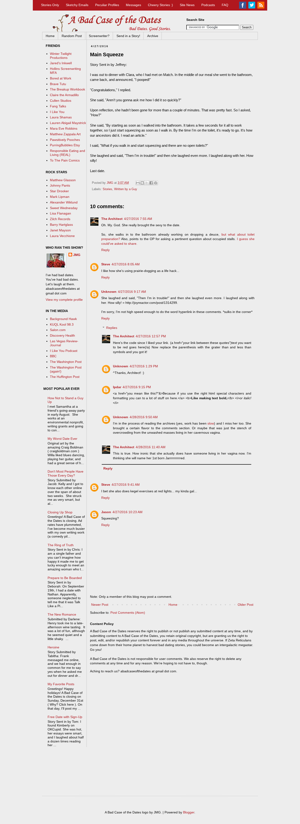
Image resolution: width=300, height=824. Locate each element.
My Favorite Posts (61, 684)
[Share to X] (146, 183)
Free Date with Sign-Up (65, 717)
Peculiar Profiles (107, 5)
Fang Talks (58, 106)
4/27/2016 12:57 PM (151, 336)
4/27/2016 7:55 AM (138, 219)
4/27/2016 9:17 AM (132, 291)
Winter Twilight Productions (60, 56)
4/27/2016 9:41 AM (126, 484)
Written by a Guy (125, 189)
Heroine (53, 647)
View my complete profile (64, 299)
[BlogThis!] (142, 183)
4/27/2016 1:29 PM (144, 366)
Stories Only (50, 5)
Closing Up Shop (60, 512)
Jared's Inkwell (61, 63)
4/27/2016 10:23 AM (127, 512)
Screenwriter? (99, 36)
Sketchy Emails (77, 5)
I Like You (57, 112)
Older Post (245, 604)
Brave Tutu (58, 84)
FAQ (225, 5)
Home (50, 36)
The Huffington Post (64, 377)
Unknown (108, 291)
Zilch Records (60, 219)
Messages (133, 5)
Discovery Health (62, 335)
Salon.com (58, 330)
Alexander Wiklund (64, 202)
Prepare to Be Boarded (65, 578)
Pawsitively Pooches (65, 140)
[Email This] (137, 183)
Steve (105, 264)
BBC (53, 356)
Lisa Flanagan (60, 213)
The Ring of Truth (61, 545)
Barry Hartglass (61, 224)
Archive (152, 36)
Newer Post (99, 604)
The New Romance (62, 614)
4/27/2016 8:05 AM (126, 264)
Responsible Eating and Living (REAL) (67, 153)
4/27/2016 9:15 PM (137, 387)
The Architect (112, 219)
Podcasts (208, 5)
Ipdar (117, 387)
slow (210, 423)
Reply (105, 250)
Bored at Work (60, 78)
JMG (76, 255)
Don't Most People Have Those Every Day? (65, 473)
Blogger (188, 812)
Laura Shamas (61, 117)
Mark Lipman (59, 197)
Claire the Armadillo (64, 95)
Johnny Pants (60, 185)
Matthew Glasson (63, 180)
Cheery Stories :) (160, 5)
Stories (107, 189)
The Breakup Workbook (67, 89)
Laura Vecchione (62, 236)
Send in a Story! (128, 36)
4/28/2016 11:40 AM (150, 447)
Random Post (72, 36)
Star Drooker (59, 191)
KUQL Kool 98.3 (62, 324)
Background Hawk (63, 319)
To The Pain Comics (65, 160)
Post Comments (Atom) (127, 612)
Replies (111, 328)
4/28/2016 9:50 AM (144, 417)
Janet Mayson (60, 230)
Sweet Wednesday (64, 208)
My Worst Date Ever (62, 438)
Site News (187, 5)
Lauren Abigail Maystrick (68, 123)
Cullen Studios (60, 100)
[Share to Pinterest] (155, 183)
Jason (106, 512)
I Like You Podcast (63, 351)
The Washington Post (66, 362)
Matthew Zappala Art (65, 134)
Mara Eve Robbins (63, 128)
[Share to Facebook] (151, 183)
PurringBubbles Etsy (65, 145)
